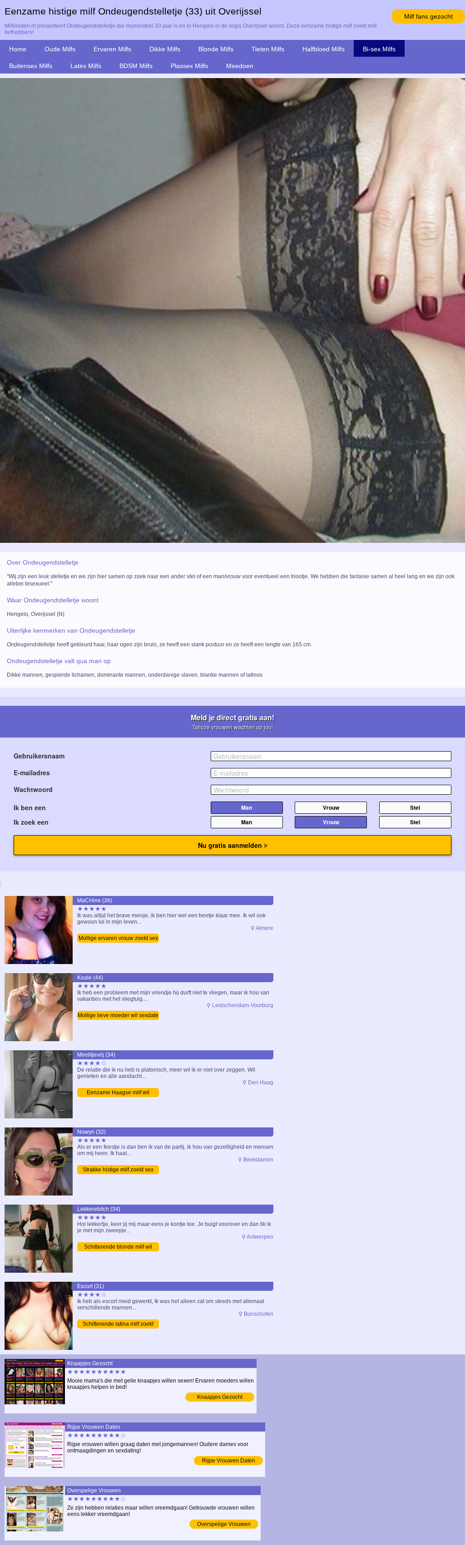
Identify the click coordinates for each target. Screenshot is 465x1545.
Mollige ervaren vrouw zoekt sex (118, 938)
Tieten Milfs (268, 49)
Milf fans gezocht (428, 16)
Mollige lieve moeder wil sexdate (118, 1015)
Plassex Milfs (189, 65)
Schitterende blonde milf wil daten (118, 1247)
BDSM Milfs (136, 65)
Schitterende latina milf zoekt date (118, 1325)
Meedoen (239, 65)
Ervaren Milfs (112, 49)
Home (17, 49)
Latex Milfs (85, 65)
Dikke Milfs (164, 49)
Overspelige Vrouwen (224, 1524)
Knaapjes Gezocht (219, 1397)
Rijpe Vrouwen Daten (228, 1460)
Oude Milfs (60, 49)
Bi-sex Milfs (379, 49)
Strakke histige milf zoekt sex (118, 1169)
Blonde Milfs (215, 49)
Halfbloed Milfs (323, 49)
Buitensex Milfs (30, 65)
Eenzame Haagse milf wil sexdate (118, 1093)
